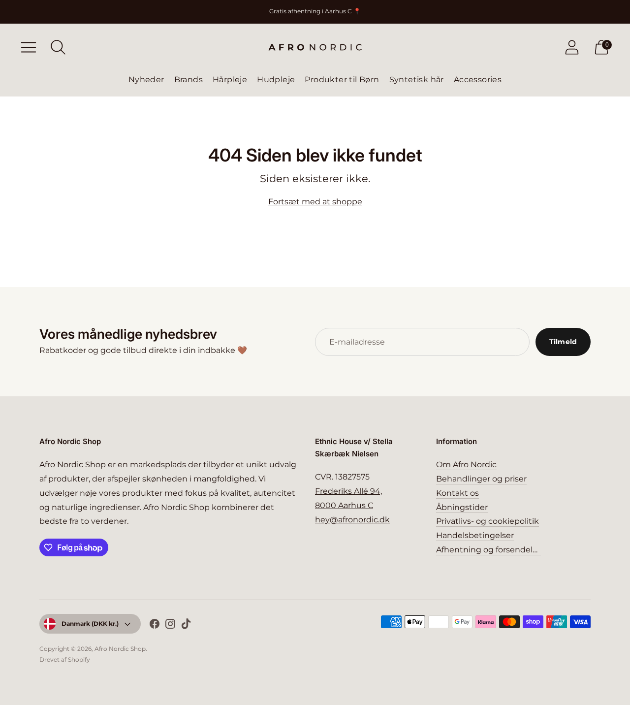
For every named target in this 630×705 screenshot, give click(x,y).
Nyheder (146, 79)
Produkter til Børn (342, 79)
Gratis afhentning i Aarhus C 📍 (315, 11)
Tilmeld (563, 341)
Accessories (478, 79)
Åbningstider (462, 507)
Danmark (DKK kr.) (90, 623)
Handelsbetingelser (475, 535)
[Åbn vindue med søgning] (58, 47)
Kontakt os (457, 493)
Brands (188, 79)
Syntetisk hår (416, 79)
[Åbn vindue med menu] (28, 47)
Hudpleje (276, 79)
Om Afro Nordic (466, 464)
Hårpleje (230, 79)
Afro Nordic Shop (120, 648)
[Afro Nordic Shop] (315, 47)
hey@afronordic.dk (352, 519)
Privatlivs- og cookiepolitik (487, 521)
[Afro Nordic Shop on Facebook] (154, 626)
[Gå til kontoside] (572, 47)
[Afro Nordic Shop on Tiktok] (186, 626)
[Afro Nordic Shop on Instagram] (170, 626)
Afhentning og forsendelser (490, 549)
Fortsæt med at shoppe (315, 201)
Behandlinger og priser (481, 478)
